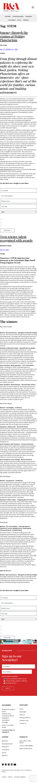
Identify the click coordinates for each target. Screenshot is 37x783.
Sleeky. (4, 771)
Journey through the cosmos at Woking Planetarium (14, 36)
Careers (4, 777)
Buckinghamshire (18, 16)
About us (22, 715)
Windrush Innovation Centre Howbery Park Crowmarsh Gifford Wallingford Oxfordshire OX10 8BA (8, 715)
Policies (10, 777)
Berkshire (8, 16)
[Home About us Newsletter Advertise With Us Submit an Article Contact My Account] (33, 8)
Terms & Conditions (20, 777)
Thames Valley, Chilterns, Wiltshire (13, 223)
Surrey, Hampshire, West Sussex (12, 219)
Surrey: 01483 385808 (26, 746)
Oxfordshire (12, 20)
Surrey (19, 20)
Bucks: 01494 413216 (26, 748)
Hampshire (28, 16)
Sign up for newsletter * (7, 187)
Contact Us (23, 723)
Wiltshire (26, 20)
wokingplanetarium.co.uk (8, 169)
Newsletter (23, 712)
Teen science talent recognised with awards (16, 238)
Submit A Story (24, 720)
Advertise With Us (25, 718)
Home (21, 709)
